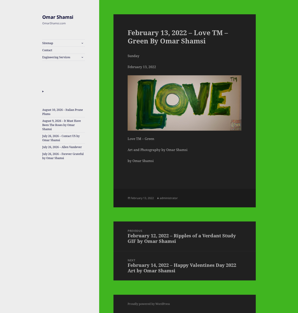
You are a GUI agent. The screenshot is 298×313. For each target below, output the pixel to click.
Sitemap (47, 43)
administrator (169, 198)
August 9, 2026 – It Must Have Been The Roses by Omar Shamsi (61, 125)
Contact (47, 50)
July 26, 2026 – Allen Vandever (62, 147)
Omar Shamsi (57, 17)
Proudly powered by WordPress (149, 304)
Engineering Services (56, 57)
